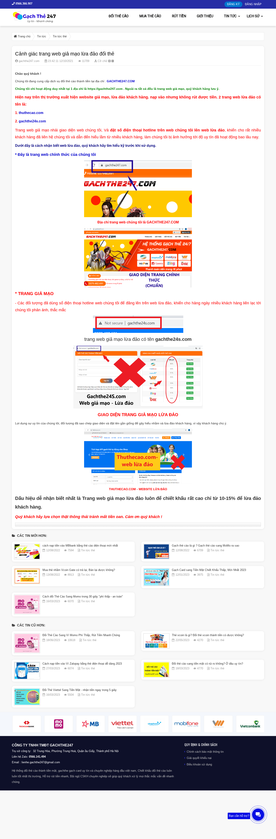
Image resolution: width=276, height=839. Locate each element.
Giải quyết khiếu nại (199, 758)
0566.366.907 (23, 3)
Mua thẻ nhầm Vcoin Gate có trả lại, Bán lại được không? (78, 570)
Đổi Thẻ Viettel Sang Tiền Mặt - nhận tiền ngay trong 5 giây (79, 690)
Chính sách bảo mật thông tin (205, 751)
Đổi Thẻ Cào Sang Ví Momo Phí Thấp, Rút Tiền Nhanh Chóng (81, 635)
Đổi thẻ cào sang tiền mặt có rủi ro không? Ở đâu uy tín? (207, 663)
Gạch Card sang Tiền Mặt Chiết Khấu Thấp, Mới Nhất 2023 (209, 570)
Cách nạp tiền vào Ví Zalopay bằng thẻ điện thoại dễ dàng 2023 (82, 663)
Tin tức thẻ (88, 550)
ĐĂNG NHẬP (253, 4)
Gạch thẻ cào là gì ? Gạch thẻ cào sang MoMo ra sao (205, 545)
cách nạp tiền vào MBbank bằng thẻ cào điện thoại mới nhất (80, 545)
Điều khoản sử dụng (199, 764)
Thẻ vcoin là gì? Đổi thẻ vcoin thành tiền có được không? (208, 635)
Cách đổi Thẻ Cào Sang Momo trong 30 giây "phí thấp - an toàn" (82, 596)
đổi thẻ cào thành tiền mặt (40, 770)
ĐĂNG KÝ (233, 4)
